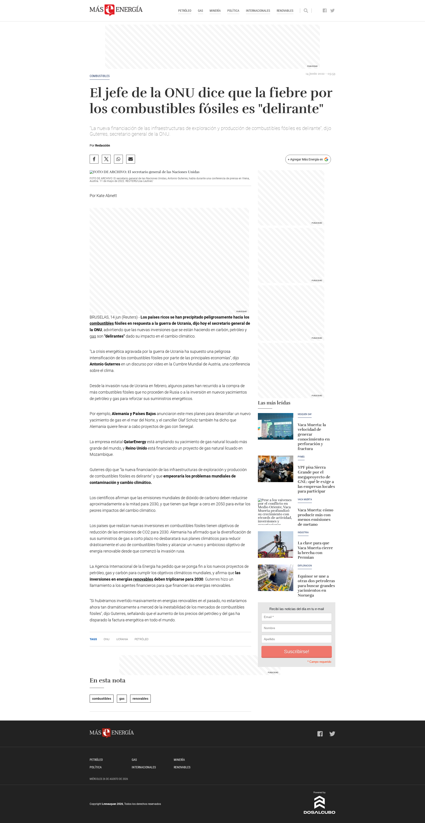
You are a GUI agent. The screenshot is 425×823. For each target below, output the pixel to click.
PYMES (301, 457)
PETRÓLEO (142, 639)
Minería (215, 10)
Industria (303, 532)
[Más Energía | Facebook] (325, 10)
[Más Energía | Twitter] (332, 10)
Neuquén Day (305, 414)
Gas (200, 10)
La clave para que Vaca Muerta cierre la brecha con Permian (315, 550)
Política (233, 10)
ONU (107, 639)
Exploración (305, 565)
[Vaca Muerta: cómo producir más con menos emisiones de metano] (275, 511)
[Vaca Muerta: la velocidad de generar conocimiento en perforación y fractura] (275, 426)
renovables (143, 579)
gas (93, 336)
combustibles (100, 76)
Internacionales (258, 10)
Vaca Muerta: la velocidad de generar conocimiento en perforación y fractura (314, 436)
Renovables (285, 10)
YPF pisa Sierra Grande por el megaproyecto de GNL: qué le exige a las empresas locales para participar (316, 479)
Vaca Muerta (305, 499)
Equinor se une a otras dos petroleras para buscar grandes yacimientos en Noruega (316, 586)
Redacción (102, 145)
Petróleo (184, 10)
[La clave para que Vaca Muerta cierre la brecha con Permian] (275, 544)
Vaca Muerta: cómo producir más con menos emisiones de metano (315, 517)
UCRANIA (122, 639)
